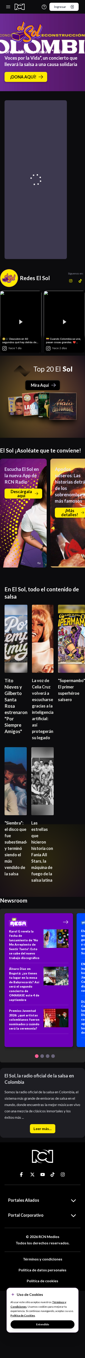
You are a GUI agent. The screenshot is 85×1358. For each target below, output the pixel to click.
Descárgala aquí (21, 493)
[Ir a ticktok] (22, 1174)
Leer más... (43, 1128)
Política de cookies (42, 1281)
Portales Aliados (23, 1200)
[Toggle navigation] (8, 7)
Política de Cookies (22, 1315)
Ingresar (60, 7)
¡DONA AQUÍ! (23, 76)
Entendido (42, 1324)
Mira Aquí (40, 385)
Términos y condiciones (42, 1259)
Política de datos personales (42, 1270)
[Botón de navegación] (37, 1056)
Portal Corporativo (26, 1215)
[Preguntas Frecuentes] (44, 7)
